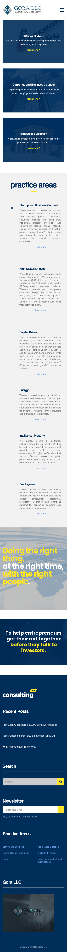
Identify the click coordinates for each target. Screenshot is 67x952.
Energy (6, 859)
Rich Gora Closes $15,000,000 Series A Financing (30, 724)
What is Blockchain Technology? (20, 746)
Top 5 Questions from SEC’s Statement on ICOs (29, 735)
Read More (40, 246)
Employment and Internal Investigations (49, 860)
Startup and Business (13, 846)
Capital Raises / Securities (16, 853)
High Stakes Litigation (48, 846)
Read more (40, 373)
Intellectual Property (47, 853)
